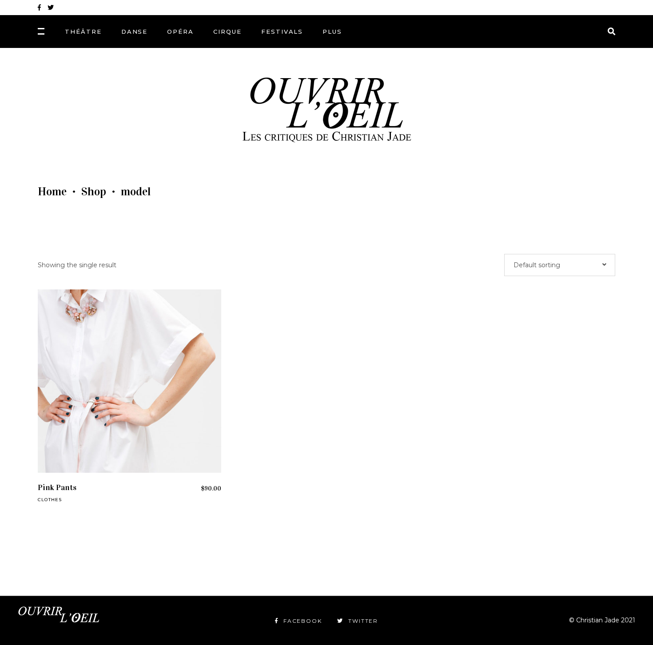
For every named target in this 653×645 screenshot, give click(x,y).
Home (52, 191)
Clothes (50, 500)
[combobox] (559, 265)
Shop (93, 191)
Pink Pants (57, 487)
